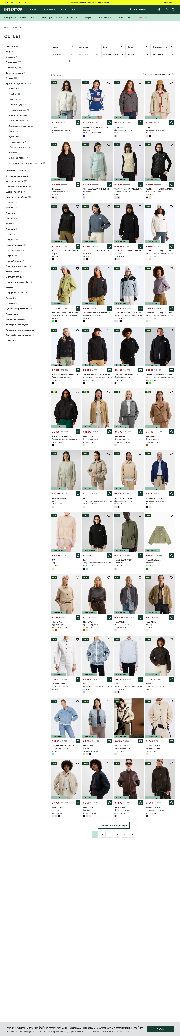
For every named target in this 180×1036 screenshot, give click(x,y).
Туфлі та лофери (14, 73)
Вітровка (13, 152)
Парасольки (12, 314)
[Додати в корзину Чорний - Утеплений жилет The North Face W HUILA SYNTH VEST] (171, 184)
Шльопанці (11, 67)
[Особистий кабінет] (159, 9)
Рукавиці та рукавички (17, 309)
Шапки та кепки (14, 192)
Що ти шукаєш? (141, 9)
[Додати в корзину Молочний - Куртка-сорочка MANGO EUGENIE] (171, 741)
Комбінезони (12, 271)
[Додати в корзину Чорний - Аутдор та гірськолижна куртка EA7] (109, 555)
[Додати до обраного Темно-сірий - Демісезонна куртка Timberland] (140, 83)
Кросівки (10, 46)
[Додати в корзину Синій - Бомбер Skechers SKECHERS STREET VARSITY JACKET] (109, 122)
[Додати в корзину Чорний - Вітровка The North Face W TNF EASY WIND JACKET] (140, 246)
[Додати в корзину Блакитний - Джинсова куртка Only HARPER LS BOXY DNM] (78, 741)
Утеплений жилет (18, 147)
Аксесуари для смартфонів (20, 330)
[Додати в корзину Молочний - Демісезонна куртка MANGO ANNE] (140, 741)
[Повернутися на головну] (13, 9)
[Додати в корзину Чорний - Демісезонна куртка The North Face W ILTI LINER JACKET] (109, 308)
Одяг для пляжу (14, 277)
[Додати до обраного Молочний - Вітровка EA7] (77, 515)
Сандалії (10, 57)
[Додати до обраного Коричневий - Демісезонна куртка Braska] (171, 639)
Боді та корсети (14, 250)
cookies (55, 1027)
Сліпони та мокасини (17, 186)
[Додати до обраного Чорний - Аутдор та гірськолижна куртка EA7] (109, 515)
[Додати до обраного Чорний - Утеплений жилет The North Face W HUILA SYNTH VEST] (171, 144)
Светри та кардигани (17, 176)
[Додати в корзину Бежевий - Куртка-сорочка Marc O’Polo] (109, 431)
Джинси (10, 208)
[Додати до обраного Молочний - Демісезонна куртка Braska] (77, 83)
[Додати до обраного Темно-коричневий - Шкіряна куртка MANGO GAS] (140, 763)
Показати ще (61, 61)
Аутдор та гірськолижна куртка (25, 163)
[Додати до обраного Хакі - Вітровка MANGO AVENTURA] (140, 515)
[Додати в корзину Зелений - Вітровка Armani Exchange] (171, 555)
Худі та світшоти (14, 181)
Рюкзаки (10, 213)
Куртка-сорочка (17, 110)
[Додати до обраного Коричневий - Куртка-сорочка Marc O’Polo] (171, 392)
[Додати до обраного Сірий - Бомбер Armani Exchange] (77, 454)
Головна (7, 27)
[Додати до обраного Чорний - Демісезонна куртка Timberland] (77, 144)
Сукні (9, 234)
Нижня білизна (13, 261)
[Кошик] (173, 9)
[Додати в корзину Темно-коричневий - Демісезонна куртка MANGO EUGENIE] (171, 802)
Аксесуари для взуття (17, 324)
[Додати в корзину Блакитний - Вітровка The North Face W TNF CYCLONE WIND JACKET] (109, 184)
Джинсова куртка (18, 115)
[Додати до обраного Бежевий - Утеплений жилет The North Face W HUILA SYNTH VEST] (140, 144)
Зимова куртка (17, 158)
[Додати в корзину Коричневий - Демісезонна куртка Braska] (171, 679)
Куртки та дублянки (16, 83)
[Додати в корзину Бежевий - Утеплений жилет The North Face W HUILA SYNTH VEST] (140, 184)
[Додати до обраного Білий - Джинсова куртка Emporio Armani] (77, 639)
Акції (15, 27)
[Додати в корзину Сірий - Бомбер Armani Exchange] (78, 493)
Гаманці (10, 298)
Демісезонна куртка (19, 126)
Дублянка (14, 136)
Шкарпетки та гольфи (17, 282)
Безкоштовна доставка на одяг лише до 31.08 (90, 2)
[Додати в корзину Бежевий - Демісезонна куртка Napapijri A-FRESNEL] (140, 493)
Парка (12, 131)
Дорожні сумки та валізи (18, 335)
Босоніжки (11, 62)
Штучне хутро (16, 105)
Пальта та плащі (14, 245)
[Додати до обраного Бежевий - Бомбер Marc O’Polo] (171, 577)
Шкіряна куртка (17, 121)
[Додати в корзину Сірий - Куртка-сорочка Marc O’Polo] (140, 431)
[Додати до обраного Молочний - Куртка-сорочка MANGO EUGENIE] (171, 701)
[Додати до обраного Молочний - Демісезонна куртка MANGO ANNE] (140, 701)
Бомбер (13, 94)
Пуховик (13, 99)
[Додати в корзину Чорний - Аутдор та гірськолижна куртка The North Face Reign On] (78, 431)
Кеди (8, 51)
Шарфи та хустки (15, 293)
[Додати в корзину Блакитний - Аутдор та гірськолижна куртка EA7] (109, 679)
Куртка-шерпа (16, 142)
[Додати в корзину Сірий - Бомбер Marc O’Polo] (109, 741)
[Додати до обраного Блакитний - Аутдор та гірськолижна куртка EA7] (109, 639)
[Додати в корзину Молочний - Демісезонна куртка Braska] (78, 122)
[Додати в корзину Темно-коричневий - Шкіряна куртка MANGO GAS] (140, 802)
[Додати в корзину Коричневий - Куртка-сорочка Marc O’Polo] (171, 431)
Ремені (9, 287)
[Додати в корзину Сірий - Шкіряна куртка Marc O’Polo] (140, 617)
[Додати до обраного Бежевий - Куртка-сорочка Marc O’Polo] (109, 392)
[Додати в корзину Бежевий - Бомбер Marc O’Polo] (171, 617)
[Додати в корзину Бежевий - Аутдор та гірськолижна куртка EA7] (109, 493)
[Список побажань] (166, 9)
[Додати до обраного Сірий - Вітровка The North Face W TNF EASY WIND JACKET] (109, 206)
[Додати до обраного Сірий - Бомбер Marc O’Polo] (109, 701)
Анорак (13, 89)
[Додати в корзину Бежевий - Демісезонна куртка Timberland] (171, 122)
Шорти (9, 255)
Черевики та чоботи (16, 197)
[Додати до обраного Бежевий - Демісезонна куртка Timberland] (171, 83)
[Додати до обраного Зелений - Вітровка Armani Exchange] (171, 515)
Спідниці (10, 239)
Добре (160, 1029)
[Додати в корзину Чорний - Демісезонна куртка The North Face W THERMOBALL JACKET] (78, 370)
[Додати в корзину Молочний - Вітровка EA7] (78, 555)
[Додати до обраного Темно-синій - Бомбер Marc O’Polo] (109, 763)
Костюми (10, 224)
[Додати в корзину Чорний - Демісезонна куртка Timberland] (78, 184)
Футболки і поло (14, 170)
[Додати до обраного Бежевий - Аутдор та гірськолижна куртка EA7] (109, 454)
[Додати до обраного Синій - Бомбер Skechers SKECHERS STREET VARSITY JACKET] (109, 83)
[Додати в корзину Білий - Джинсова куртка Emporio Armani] (78, 679)
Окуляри (10, 303)
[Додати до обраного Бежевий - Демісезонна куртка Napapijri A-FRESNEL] (140, 454)
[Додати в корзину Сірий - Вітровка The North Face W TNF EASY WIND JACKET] (109, 246)
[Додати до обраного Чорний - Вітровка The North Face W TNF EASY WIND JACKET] (140, 206)
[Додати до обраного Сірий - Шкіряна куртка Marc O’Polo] (140, 577)
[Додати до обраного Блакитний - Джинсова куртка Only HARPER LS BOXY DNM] (77, 701)
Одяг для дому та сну (17, 266)
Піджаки (10, 229)
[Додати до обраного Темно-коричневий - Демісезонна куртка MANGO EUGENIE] (171, 763)
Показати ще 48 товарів (113, 825)
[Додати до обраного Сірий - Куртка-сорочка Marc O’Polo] (140, 392)
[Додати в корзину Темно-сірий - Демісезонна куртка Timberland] (140, 122)
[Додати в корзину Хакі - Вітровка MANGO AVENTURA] (140, 555)
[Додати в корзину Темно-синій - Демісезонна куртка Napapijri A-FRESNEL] (171, 493)
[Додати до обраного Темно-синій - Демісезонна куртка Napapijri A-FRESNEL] (171, 454)
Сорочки (10, 218)
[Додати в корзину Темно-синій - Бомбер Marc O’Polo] (109, 802)
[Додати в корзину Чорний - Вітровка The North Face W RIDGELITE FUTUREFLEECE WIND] (78, 246)
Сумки (9, 78)
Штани (9, 202)
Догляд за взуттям (15, 319)
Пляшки (10, 340)
